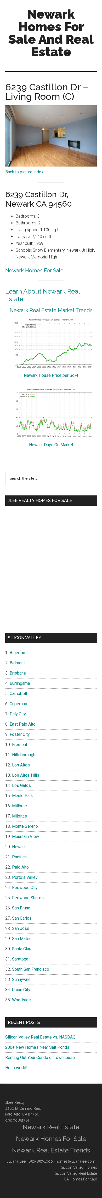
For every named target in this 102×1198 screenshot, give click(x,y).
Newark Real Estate (51, 1127)
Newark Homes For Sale (34, 270)
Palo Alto (20, 867)
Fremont (19, 744)
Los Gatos (21, 785)
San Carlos (22, 918)
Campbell (18, 693)
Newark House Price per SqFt (51, 375)
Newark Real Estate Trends (51, 1150)
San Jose (20, 928)
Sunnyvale (21, 979)
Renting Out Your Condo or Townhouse (40, 1057)
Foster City (20, 734)
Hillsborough (23, 754)
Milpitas (19, 816)
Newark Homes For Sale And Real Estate (51, 33)
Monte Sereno (25, 826)
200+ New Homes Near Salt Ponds (37, 1047)
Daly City (18, 713)
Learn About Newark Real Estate (42, 295)
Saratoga (20, 959)
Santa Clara (22, 948)
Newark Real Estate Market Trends (51, 310)
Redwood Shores (28, 897)
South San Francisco (30, 969)
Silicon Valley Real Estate (76, 1173)
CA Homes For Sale (80, 1179)
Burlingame (20, 683)
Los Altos (21, 765)
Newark (19, 846)
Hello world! (16, 1067)
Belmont (17, 662)
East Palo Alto (23, 724)
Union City (21, 989)
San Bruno (21, 908)
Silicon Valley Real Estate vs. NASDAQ (40, 1037)
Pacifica (19, 856)
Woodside (21, 999)
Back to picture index (24, 171)
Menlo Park (22, 795)
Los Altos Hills (25, 775)
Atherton (17, 652)
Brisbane (18, 673)
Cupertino (18, 703)
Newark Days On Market (51, 444)
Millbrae (19, 805)
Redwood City (25, 887)
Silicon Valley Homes (79, 1167)
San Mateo (22, 938)
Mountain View (25, 836)
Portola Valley (25, 877)
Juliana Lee (16, 1161)
